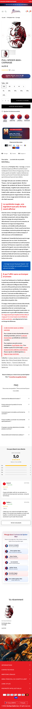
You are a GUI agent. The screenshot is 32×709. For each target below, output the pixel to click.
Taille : (5, 83)
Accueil (3, 17)
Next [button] (29, 35)
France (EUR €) (11, 703)
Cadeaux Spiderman (14, 358)
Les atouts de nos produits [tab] (17, 159)
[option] (16, 34)
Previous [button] (3, 35)
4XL (21, 90)
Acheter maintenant (16, 106)
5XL (27, 90)
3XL (15, 90)
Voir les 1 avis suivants (16, 522)
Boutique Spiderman (6, 620)
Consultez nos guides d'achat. (18, 377)
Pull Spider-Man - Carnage (6, 624)
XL (3, 90)
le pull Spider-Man (17, 345)
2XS (4, 86)
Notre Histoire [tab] (6, 162)
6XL (4, 95)
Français (23, 703)
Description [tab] (5, 159)
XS (9, 86)
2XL (9, 90)
